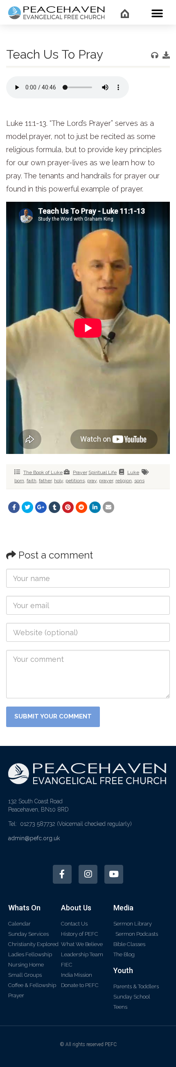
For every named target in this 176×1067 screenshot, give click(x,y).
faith (31, 480)
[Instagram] (88, 874)
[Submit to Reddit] (81, 507)
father (45, 480)
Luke (133, 472)
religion (123, 480)
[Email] (108, 507)
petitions (75, 480)
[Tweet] (27, 507)
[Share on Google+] (41, 507)
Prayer (80, 472)
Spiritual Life (102, 472)
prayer (106, 480)
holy (58, 480)
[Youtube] (113, 874)
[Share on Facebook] (14, 507)
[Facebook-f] (62, 874)
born (19, 480)
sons (139, 480)
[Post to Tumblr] (54, 507)
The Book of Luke (43, 472)
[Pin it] (68, 507)
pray (92, 480)
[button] (157, 13)
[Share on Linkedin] (95, 507)
